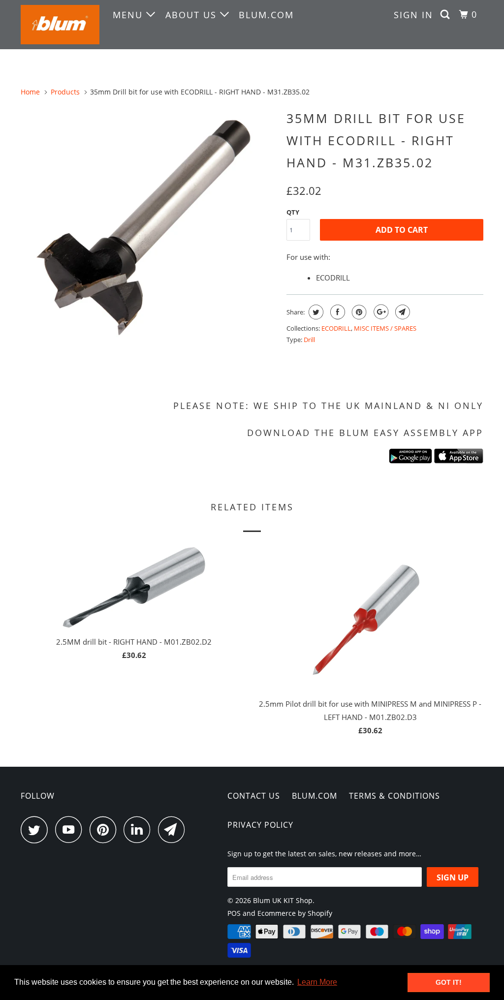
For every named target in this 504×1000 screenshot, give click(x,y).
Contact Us (253, 795)
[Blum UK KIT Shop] (60, 24)
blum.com (266, 15)
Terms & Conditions (394, 795)
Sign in (413, 15)
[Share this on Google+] (379, 312)
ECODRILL (336, 328)
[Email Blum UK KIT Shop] (174, 829)
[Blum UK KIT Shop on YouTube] (71, 829)
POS (234, 913)
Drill (309, 339)
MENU (129, 15)
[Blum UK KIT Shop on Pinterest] (106, 829)
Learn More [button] (317, 982)
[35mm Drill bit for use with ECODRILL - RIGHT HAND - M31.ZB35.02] (149, 233)
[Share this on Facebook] (336, 312)
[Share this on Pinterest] (358, 312)
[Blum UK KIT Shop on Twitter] (37, 829)
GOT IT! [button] (449, 982)
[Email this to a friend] (401, 312)
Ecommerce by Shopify (294, 913)
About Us (192, 15)
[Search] (446, 14)
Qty (292, 212)
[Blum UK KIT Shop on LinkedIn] (140, 829)
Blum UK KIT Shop (283, 900)
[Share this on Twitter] (314, 312)
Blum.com (314, 795)
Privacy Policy (260, 824)
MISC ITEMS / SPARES (385, 328)
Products (65, 91)
